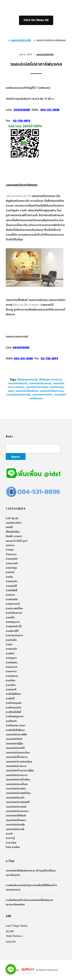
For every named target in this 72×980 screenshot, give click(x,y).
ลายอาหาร (11, 671)
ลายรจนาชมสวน (14, 635)
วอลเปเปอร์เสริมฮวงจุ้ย (18, 395)
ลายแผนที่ (11, 689)
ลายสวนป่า (11, 649)
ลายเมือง (10, 680)
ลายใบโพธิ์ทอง (13, 694)
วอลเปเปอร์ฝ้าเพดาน (16, 757)
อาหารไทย (11, 843)
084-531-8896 (23, 359)
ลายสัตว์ (10, 653)
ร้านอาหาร (11, 554)
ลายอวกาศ (11, 667)
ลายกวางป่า (12, 563)
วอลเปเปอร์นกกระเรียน (18, 753)
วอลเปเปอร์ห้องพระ (16, 820)
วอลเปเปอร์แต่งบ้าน (42, 395)
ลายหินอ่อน (12, 662)
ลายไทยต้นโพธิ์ (13, 712)
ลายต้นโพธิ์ (11, 590)
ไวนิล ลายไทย (13, 847)
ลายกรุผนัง (11, 559)
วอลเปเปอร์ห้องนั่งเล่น (26, 391)
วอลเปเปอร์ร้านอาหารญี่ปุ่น (20, 770)
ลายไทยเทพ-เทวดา (16, 725)
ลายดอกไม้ (11, 586)
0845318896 (21, 348)
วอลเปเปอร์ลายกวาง (16, 775)
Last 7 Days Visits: (17, 926)
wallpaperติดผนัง (27, 380)
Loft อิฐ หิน (12, 518)
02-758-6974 (49, 359)
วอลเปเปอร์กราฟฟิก (16, 734)
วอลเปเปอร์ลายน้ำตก (17, 784)
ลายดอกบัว (11, 581)
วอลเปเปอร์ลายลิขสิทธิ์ (17, 802)
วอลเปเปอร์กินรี (14, 739)
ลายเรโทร (11, 685)
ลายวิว (9, 644)
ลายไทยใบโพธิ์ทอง (15, 730)
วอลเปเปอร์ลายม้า (15, 798)
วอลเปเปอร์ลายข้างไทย (18, 780)
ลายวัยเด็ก (11, 640)
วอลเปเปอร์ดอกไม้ (15, 748)
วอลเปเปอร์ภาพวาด (16, 766)
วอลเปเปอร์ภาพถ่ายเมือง (19, 762)
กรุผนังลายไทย (13, 523)
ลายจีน (9, 577)
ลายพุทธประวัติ (14, 626)
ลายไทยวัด (11, 721)
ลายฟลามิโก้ (12, 631)
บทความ (10, 545)
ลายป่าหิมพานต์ (14, 613)
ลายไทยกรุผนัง (13, 703)
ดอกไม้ (9, 527)
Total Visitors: (14, 936)
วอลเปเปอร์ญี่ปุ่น (14, 744)
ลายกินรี (10, 572)
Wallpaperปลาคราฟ (50, 380)
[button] (36, 20)
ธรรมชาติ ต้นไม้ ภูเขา (17, 541)
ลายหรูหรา (11, 658)
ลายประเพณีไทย (14, 608)
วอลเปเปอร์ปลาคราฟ (40, 383)
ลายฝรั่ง (10, 617)
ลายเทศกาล (12, 676)
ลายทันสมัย (12, 599)
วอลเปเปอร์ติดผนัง (17, 383)
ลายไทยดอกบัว (13, 708)
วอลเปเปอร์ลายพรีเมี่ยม (18, 793)
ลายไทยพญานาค (14, 716)
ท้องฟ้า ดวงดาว (14, 536)
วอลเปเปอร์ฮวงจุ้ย (45, 54)
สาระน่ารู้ (10, 838)
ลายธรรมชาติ (13, 604)
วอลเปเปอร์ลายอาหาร (17, 811)
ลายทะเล (10, 595)
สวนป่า (9, 834)
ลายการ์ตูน (11, 568)
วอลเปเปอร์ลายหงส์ (16, 807)
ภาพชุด (10, 550)
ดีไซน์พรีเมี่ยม (13, 532)
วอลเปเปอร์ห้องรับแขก (52, 391)
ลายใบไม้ (10, 698)
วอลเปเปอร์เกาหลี (15, 829)
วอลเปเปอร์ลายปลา (16, 789)
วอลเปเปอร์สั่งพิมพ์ (16, 816)
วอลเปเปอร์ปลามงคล (37, 387)
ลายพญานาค (13, 622)
